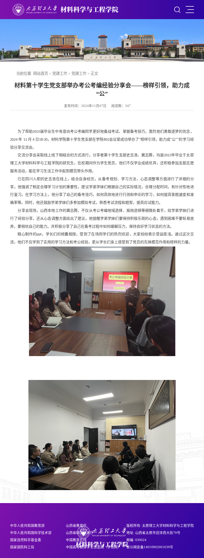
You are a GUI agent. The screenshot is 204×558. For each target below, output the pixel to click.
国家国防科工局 (22, 547)
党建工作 (59, 73)
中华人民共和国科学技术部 (31, 533)
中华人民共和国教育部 (27, 525)
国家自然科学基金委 (25, 540)
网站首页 (40, 73)
